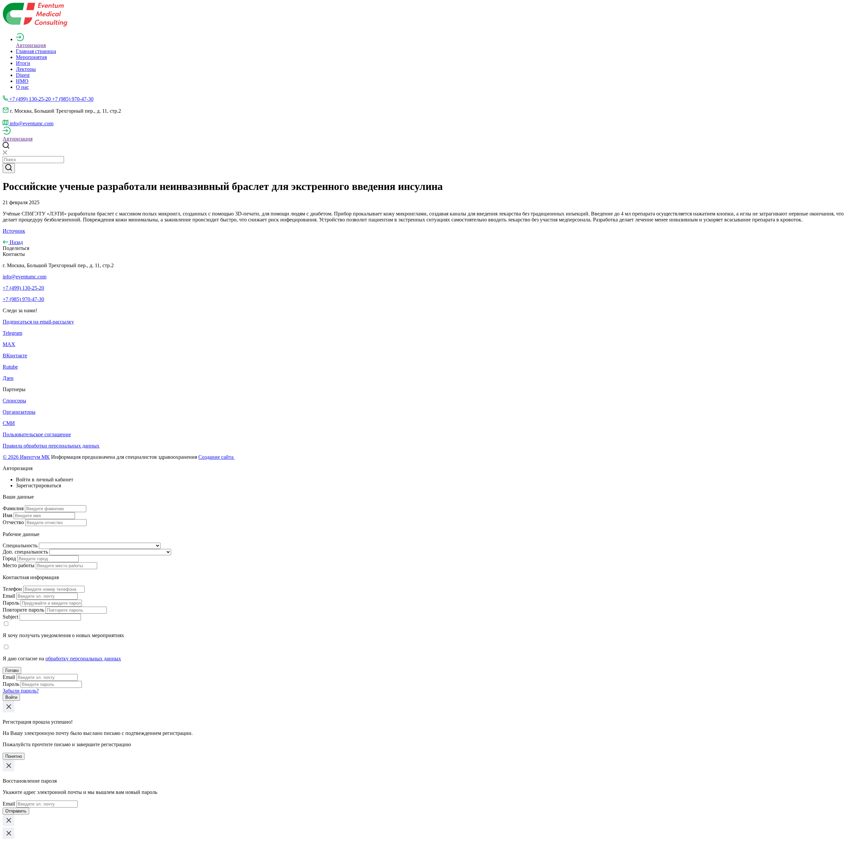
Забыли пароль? (21, 690)
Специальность (20, 545)
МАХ (9, 344)
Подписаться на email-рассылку (38, 322)
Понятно (13, 756)
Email (9, 596)
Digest (23, 75)
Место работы (18, 565)
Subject (10, 617)
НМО (22, 81)
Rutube (10, 367)
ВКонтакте (15, 355)
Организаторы (19, 412)
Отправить (16, 811)
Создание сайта (216, 457)
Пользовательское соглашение (37, 434)
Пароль (11, 603)
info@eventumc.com (24, 276)
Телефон (12, 589)
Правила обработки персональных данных (51, 446)
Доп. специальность (25, 552)
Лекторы (26, 69)
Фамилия (13, 508)
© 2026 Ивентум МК (26, 457)
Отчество (13, 522)
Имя (7, 515)
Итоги (23, 63)
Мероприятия (31, 57)
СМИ (9, 423)
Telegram (12, 333)
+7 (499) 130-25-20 (23, 288)
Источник (14, 231)
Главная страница (36, 51)
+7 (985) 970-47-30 (23, 299)
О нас (22, 87)
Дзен (8, 378)
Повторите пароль (23, 610)
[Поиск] (9, 168)
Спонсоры (14, 400)
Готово (12, 670)
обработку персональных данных (83, 658)
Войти (11, 697)
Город (9, 558)
